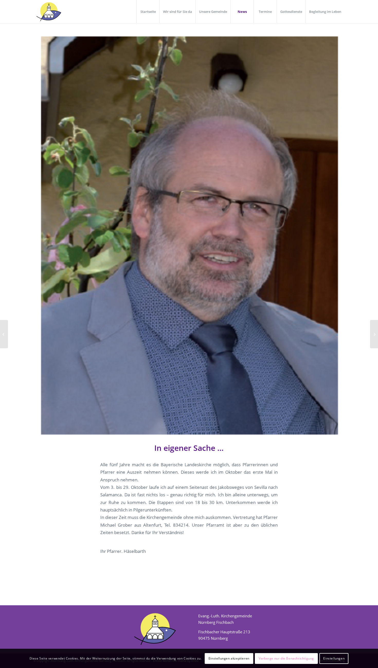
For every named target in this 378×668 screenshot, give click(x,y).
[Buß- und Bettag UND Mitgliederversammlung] (374, 334)
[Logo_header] (48, 11)
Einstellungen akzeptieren (229, 658)
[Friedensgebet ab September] (4, 334)
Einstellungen (334, 658)
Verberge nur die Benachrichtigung (286, 658)
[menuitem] (147, 11)
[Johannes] (189, 235)
